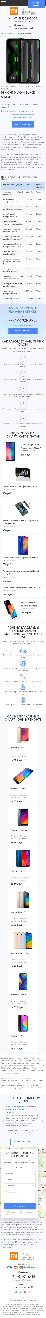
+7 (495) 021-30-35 (25, 18)
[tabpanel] (23, 83)
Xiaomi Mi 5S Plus (19, 830)
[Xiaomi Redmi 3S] (23, 907)
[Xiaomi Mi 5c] (23, 742)
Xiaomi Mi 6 (16, 871)
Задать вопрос (23, 331)
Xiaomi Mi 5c (17, 748)
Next (43, 1121)
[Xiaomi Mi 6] (23, 865)
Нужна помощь (22, 118)
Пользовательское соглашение (23, 1298)
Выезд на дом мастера (10, 299)
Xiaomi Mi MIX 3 (18, 995)
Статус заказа (36, 4)
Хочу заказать (23, 124)
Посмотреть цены (9, 111)
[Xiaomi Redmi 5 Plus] (23, 948)
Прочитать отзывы (23, 1142)
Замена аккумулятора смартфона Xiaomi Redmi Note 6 (11, 261)
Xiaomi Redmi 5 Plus (20, 954)
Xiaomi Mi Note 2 (19, 789)
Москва (17, 25)
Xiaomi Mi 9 (16, 1036)
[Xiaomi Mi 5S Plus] (23, 824)
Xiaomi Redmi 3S (18, 912)
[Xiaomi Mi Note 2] (23, 783)
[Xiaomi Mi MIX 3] (23, 989)
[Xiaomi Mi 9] (23, 1030)
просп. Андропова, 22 (23, 1287)
